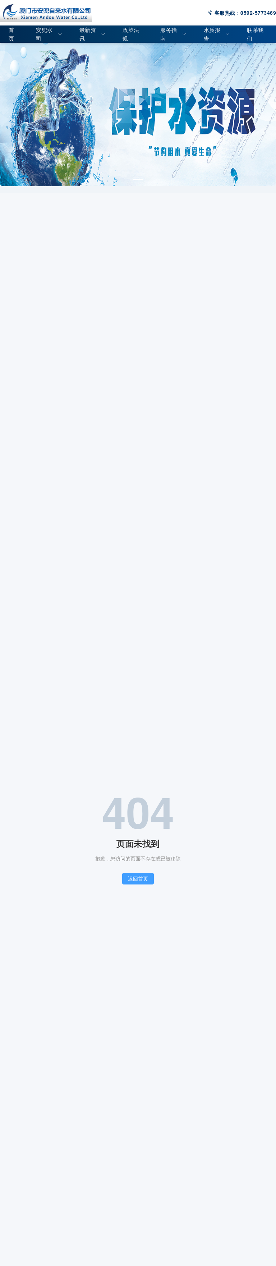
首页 (11, 34)
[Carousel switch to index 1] (138, 179)
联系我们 (255, 34)
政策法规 (131, 34)
